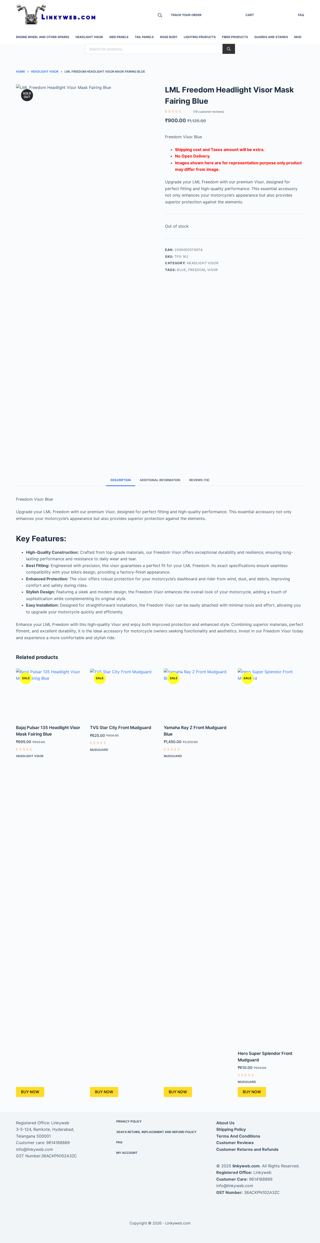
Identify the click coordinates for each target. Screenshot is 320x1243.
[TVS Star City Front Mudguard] (123, 693)
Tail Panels (144, 37)
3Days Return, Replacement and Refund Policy (156, 1132)
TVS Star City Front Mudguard (120, 727)
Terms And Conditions (238, 1136)
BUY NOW (30, 1091)
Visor (212, 270)
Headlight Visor (89, 37)
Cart (250, 15)
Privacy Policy (129, 1121)
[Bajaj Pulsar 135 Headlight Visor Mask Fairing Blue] (49, 693)
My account (127, 1153)
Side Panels (118, 37)
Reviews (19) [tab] (199, 480)
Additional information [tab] (160, 480)
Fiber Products (235, 37)
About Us (225, 1122)
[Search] (228, 49)
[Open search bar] (160, 15)
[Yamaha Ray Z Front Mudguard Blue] (197, 693)
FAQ (301, 15)
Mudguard (99, 750)
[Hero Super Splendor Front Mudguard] (271, 856)
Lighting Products (200, 37)
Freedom (196, 270)
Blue (181, 270)
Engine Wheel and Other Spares (42, 37)
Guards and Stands (271, 37)
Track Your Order (186, 15)
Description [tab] (120, 480)
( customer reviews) (208, 111)
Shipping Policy (231, 1129)
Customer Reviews (235, 1142)
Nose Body (169, 37)
